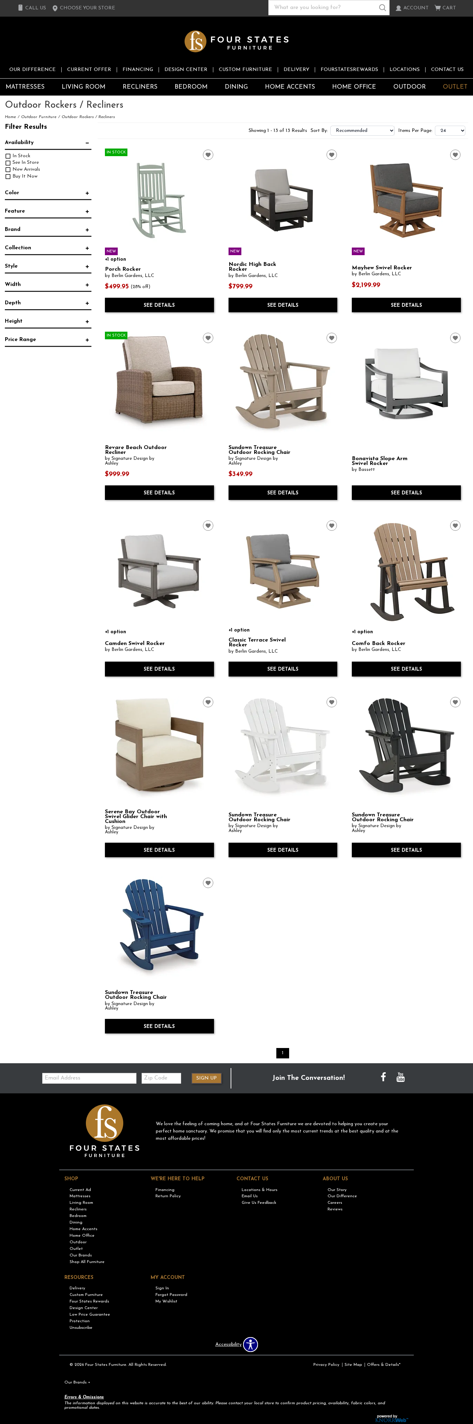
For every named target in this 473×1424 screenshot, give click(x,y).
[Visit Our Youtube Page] (400, 1078)
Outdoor (409, 87)
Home (10, 117)
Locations (405, 69)
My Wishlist (166, 1301)
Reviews (335, 1209)
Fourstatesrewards (349, 69)
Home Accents (290, 87)
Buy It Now (24, 176)
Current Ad (80, 1190)
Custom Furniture (245, 69)
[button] (83, 8)
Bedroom (191, 87)
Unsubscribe (81, 1328)
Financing (138, 69)
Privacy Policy (326, 1365)
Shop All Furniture (87, 1262)
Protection (80, 1321)
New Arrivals (25, 169)
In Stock (20, 156)
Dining (236, 87)
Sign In (162, 1288)
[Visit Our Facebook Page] (384, 1078)
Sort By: (319, 130)
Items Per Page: (415, 130)
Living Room (83, 87)
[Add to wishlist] (208, 155)
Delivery (296, 69)
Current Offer (89, 69)
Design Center (185, 69)
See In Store (25, 162)
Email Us (250, 1196)
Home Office (354, 87)
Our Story (337, 1190)
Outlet (455, 87)
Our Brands (81, 1255)
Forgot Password (171, 1295)
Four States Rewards (89, 1301)
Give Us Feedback (259, 1203)
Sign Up (206, 1078)
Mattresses (25, 87)
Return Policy (168, 1196)
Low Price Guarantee (90, 1315)
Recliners (140, 87)
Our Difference (32, 69)
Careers (335, 1203)
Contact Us (447, 69)
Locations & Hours (259, 1190)
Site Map (353, 1365)
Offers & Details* (384, 1365)
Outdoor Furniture (38, 117)
